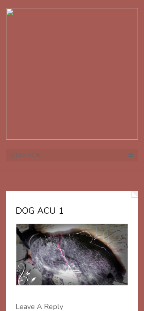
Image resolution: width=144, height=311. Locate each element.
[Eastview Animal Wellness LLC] (72, 73)
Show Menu (26, 155)
